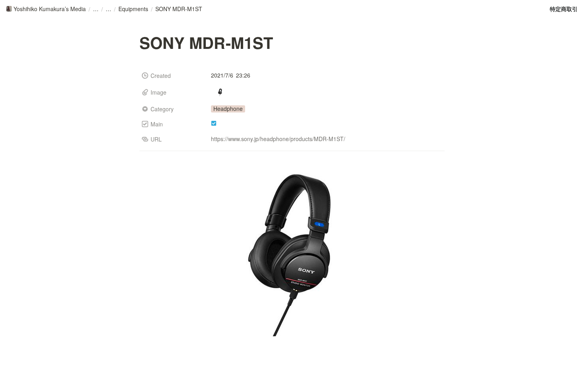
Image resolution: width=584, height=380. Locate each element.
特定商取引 (564, 9)
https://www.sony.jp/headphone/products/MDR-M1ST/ (278, 139)
